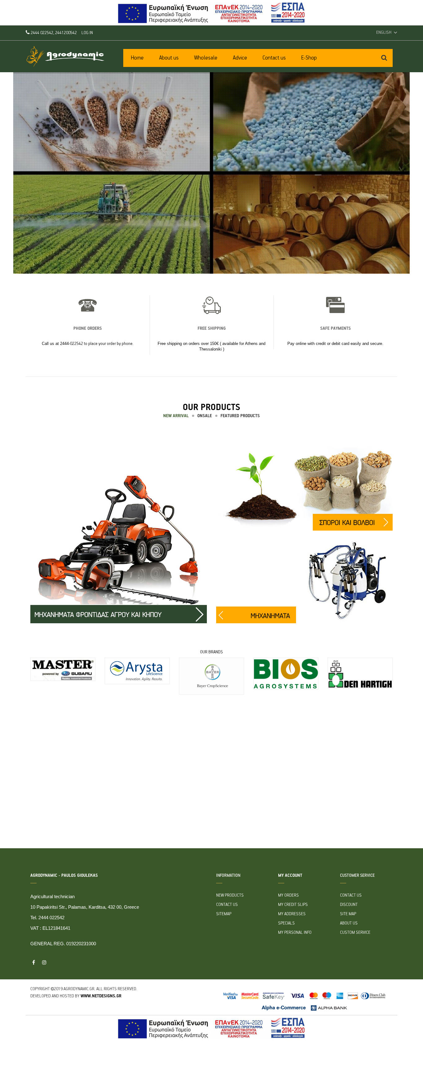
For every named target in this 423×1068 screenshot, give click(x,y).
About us (349, 923)
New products (230, 895)
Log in (87, 32)
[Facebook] (33, 962)
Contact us (227, 904)
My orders (288, 895)
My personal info (295, 932)
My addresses (292, 913)
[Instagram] (44, 962)
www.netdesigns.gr (101, 996)
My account (290, 875)
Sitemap (223, 913)
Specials (286, 923)
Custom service (355, 932)
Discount (349, 904)
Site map (348, 913)
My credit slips (293, 904)
